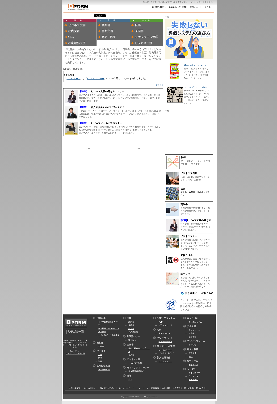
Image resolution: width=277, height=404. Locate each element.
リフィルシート (73, 78)
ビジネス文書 (77, 25)
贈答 (183, 157)
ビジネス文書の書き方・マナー (102, 91)
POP (161, 322)
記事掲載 (155, 388)
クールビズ (193, 376)
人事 (100, 355)
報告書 (191, 333)
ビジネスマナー (188, 236)
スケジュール (194, 330)
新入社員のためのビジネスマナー (103, 107)
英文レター (186, 274)
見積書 (200, 192)
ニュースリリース (140, 388)
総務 (100, 358)
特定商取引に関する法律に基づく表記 (189, 388)
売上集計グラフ (165, 342)
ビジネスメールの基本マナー (100, 123)
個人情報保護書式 (136, 371)
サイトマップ (124, 388)
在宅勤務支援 (77, 43)
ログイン (208, 7)
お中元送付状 (194, 373)
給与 (71, 36)
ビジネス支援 (143, 43)
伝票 (138, 25)
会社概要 (166, 388)
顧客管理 (192, 337)
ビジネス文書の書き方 (199, 220)
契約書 (106, 25)
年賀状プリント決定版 (75, 353)
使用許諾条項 (74, 388)
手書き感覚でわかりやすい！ (196, 65)
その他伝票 (133, 332)
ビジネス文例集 (188, 173)
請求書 (183, 192)
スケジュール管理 (146, 36)
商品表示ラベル (195, 322)
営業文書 (107, 31)
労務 (100, 361)
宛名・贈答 (109, 36)
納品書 (192, 192)
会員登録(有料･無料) (178, 7)
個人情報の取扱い (107, 388)
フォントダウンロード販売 (195, 87)
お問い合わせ (195, 7)
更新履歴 (159, 85)
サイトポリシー (90, 388)
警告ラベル (186, 255)
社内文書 (74, 31)
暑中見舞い (193, 380)
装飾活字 (192, 345)
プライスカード (165, 325)
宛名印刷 (192, 353)
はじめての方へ (159, 7)
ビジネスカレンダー (95, 78)
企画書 (139, 31)
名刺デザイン (164, 333)
